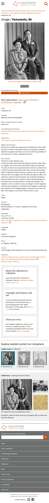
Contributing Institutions (9, 454)
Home (3, 443)
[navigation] (2, 4)
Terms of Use (5, 474)
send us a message (23, 331)
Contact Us (5, 490)
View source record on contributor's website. (20, 101)
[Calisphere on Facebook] (33, 500)
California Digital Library (29, 496)
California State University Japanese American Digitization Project (23, 257)
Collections (5, 459)
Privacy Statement (7, 479)
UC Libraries (34, 494)
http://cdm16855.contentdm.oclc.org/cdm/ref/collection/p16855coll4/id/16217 (24, 221)
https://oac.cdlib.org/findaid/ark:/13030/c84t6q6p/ (18, 259)
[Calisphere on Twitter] (28, 500)
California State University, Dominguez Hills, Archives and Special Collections (23, 132)
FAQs (3, 469)
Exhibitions (4, 464)
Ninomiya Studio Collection (10, 262)
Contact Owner (25, 93)
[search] (46, 4)
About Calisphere (7, 449)
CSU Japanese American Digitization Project (25, 13)
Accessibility (5, 485)
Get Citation (24, 86)
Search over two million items (13, 434)
